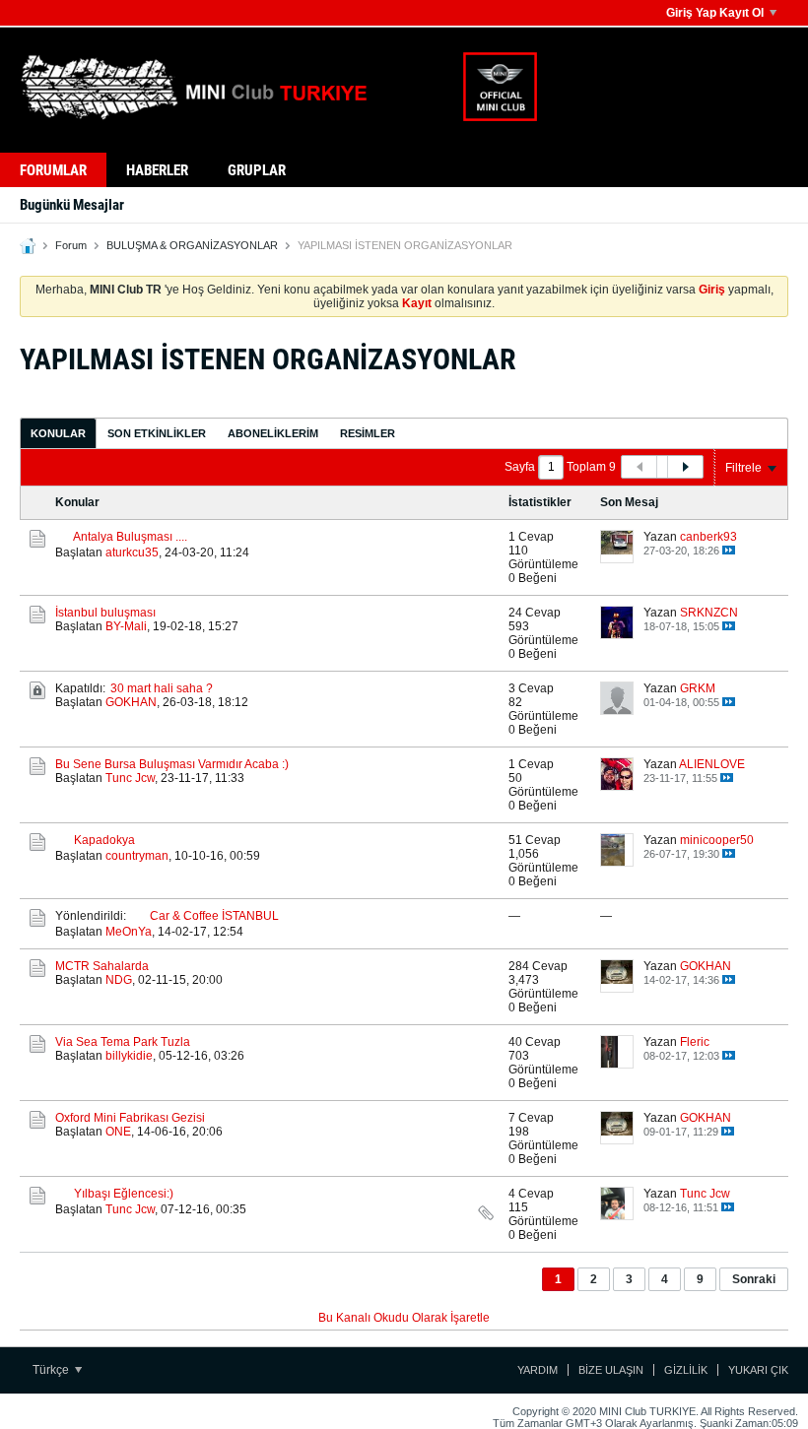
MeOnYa (128, 932)
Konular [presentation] (58, 433)
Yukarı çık (758, 1370)
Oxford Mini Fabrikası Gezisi (130, 1118)
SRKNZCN (709, 612)
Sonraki (753, 1279)
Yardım (537, 1370)
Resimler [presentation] (367, 433)
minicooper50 (717, 840)
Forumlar (53, 170)
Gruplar (257, 170)
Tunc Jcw (130, 778)
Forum (71, 245)
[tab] (58, 433)
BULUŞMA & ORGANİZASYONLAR (192, 245)
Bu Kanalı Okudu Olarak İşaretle (404, 1318)
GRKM (697, 688)
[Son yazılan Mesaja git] (728, 550)
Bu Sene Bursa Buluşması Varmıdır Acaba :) (172, 764)
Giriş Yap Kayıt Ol (715, 13)
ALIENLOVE (712, 764)
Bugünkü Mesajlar (72, 205)
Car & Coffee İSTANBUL (214, 916)
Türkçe (52, 1370)
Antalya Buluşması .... (130, 537)
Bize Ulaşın (610, 1370)
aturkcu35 (132, 552)
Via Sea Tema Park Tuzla (122, 1042)
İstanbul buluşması (105, 612)
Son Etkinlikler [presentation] (156, 433)
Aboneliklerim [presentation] (273, 433)
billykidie (129, 1056)
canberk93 (708, 537)
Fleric (694, 1042)
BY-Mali (126, 626)
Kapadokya (104, 840)
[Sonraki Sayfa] (685, 467)
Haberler (157, 170)
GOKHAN (131, 702)
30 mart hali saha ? (161, 688)
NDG (118, 980)
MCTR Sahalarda (102, 966)
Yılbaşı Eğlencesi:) (123, 1194)
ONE (118, 1131)
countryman (136, 856)
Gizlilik (685, 1370)
